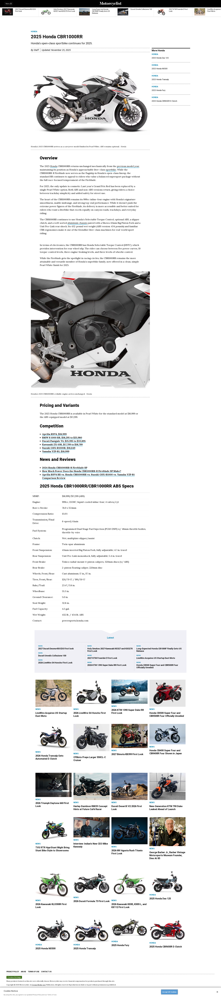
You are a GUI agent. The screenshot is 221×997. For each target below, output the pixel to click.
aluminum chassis (77, 222)
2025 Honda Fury (158, 90)
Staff (36, 50)
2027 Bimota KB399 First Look (127, 754)
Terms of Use (33, 972)
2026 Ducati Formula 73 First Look (91, 901)
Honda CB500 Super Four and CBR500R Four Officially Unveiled (157, 666)
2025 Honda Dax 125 (160, 58)
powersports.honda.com (75, 620)
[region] (110, 992)
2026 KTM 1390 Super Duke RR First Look (106, 665)
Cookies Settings (14, 977)
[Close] (217, 991)
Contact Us (46, 972)
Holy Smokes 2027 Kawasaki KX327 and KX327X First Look (110, 649)
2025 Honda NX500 (159, 69)
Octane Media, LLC (39, 985)
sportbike (111, 169)
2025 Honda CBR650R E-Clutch (164, 101)
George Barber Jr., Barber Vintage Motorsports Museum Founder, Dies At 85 (167, 855)
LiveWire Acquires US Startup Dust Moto (155, 658)
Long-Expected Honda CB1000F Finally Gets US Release (159, 649)
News (40, 646)
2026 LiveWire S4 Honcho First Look (55, 662)
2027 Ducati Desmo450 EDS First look (56, 648)
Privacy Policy (12, 972)
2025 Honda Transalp (160, 79)
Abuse (23, 972)
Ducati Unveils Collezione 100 (52, 655)
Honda (34, 31)
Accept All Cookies (169, 992)
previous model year (128, 166)
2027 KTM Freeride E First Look (102, 658)
